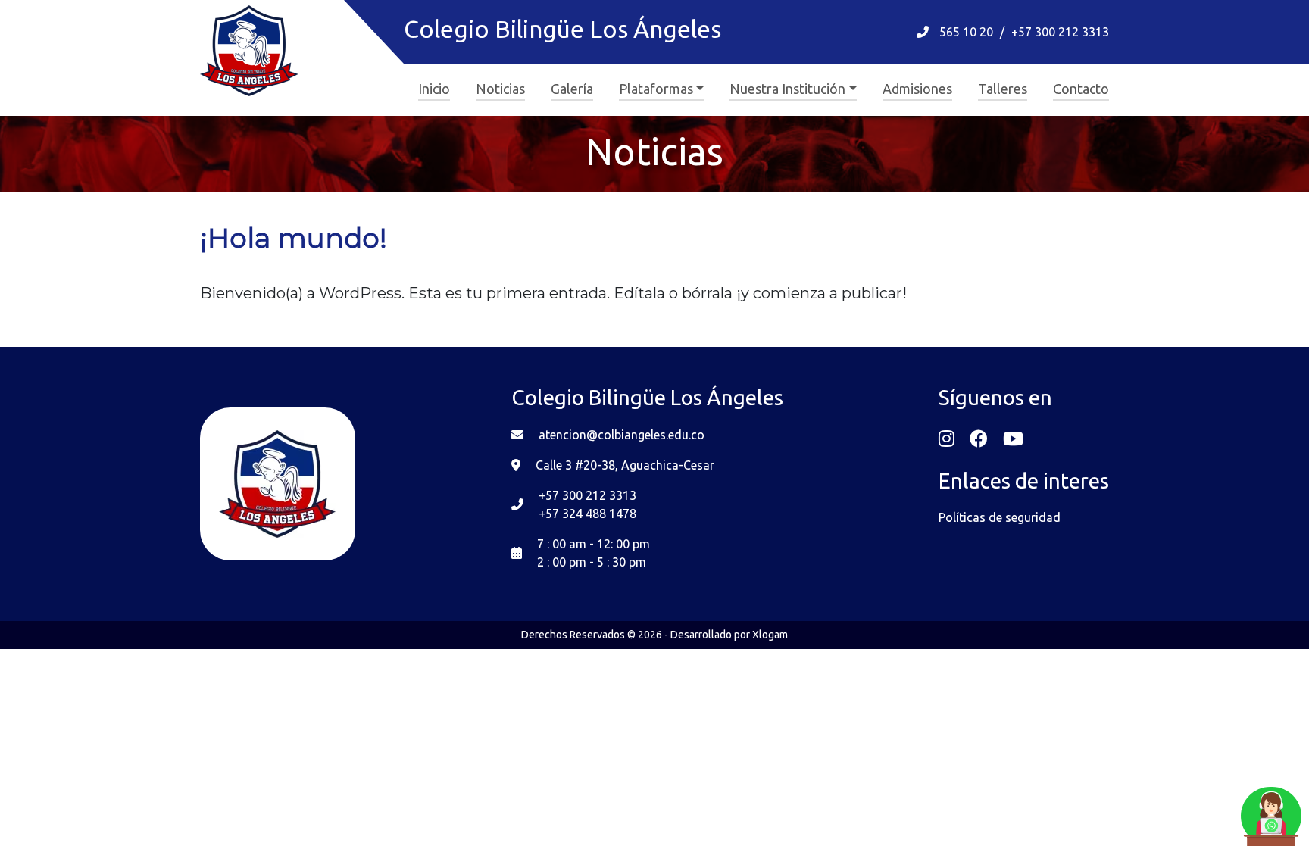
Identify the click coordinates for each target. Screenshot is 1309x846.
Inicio (434, 88)
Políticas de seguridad (1000, 517)
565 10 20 (966, 32)
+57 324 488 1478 (587, 513)
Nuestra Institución (787, 88)
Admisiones (917, 88)
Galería (572, 88)
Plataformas (656, 88)
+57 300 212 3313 (1060, 32)
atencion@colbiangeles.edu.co (621, 435)
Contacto (1081, 88)
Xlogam (770, 635)
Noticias (500, 88)
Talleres (1002, 88)
